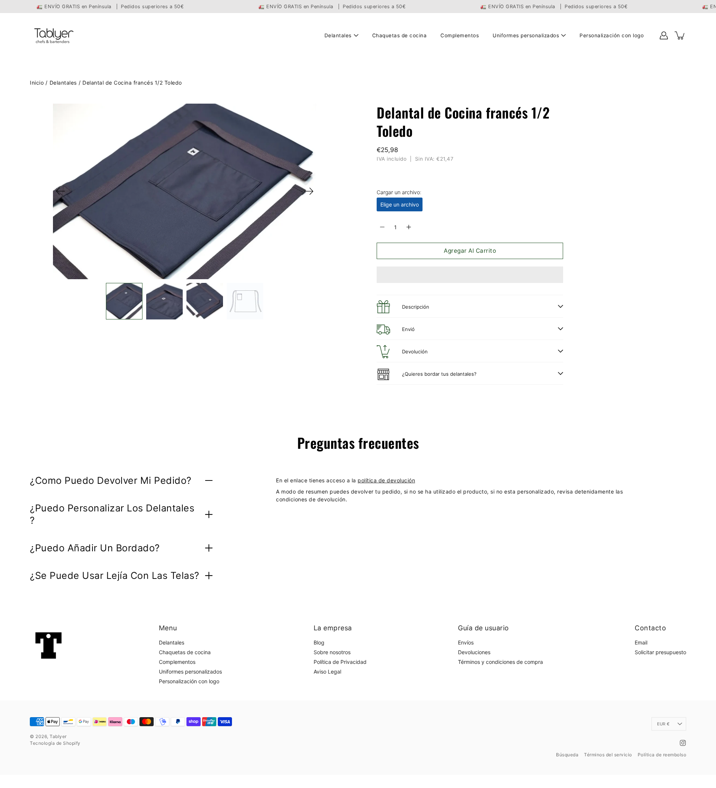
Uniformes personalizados (526, 35)
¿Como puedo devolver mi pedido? (111, 480)
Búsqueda (567, 754)
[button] (470, 275)
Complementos (459, 35)
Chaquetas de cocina (399, 35)
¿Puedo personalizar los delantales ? (112, 514)
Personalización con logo (612, 35)
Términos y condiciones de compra (500, 662)
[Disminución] (382, 227)
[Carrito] (680, 35)
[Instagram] (682, 743)
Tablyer (58, 736)
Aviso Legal (327, 671)
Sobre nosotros (332, 652)
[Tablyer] (53, 35)
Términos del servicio (608, 754)
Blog (319, 642)
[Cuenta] (664, 35)
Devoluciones (474, 652)
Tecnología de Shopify (55, 743)
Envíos (466, 642)
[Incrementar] (408, 227)
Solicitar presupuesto (660, 652)
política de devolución (386, 480)
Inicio (37, 82)
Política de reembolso (662, 754)
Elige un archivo (399, 204)
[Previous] (60, 191)
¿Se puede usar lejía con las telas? (115, 575)
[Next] (308, 191)
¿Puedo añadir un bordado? (95, 548)
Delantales (338, 35)
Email (641, 642)
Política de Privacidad (340, 662)
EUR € (663, 723)
